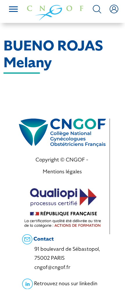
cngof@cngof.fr (52, 267)
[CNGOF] (55, 12)
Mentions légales (62, 171)
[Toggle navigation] (13, 9)
